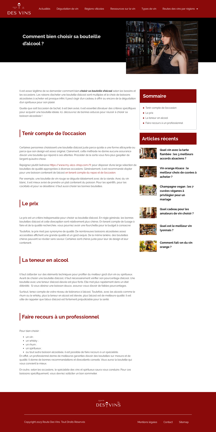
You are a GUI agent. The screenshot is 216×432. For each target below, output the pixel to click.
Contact (168, 422)
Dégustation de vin (67, 8)
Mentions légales (147, 422)
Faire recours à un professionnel (164, 123)
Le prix (149, 112)
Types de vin (149, 8)
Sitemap (184, 422)
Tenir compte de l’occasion (160, 107)
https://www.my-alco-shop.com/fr (70, 165)
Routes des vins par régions (179, 8)
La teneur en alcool (156, 117)
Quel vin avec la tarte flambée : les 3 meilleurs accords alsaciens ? (176, 154)
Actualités (44, 8)
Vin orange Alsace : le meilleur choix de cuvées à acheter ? (178, 172)
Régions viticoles (94, 8)
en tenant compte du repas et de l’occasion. (90, 172)
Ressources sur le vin (122, 8)
